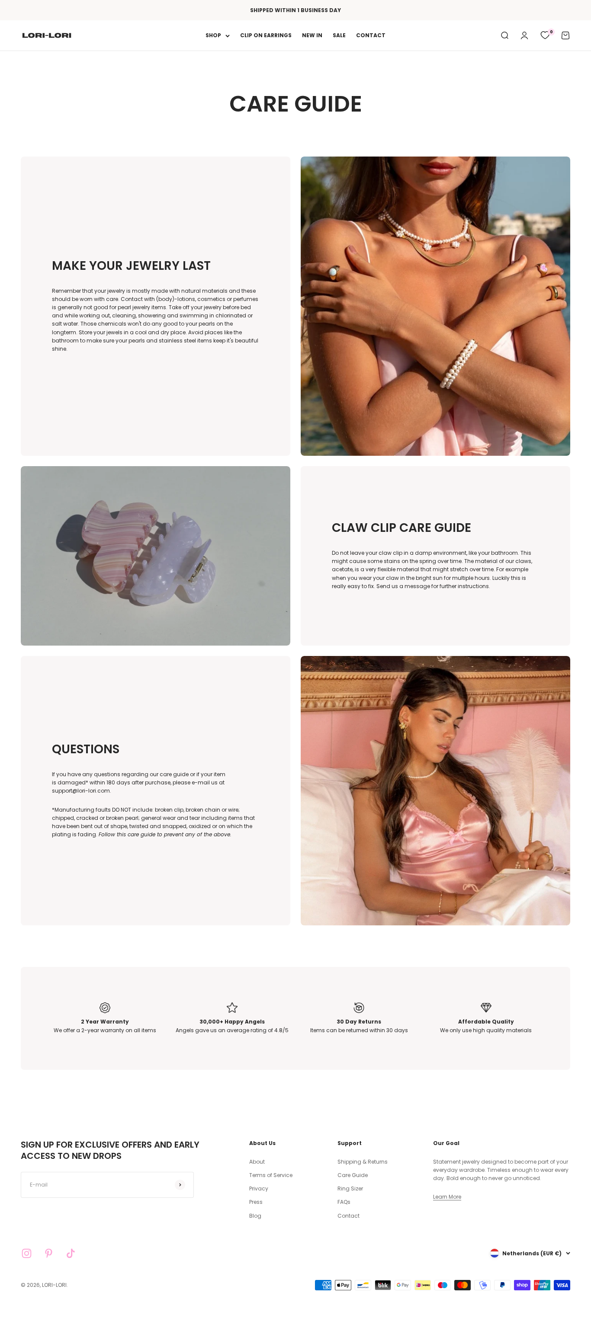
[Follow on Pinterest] (49, 1253)
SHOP (213, 35)
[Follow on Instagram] (26, 1253)
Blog (255, 1215)
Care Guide (352, 1175)
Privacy (258, 1188)
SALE (339, 35)
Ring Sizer (350, 1188)
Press (256, 1202)
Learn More (447, 1196)
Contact (348, 1215)
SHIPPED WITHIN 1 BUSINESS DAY (295, 10)
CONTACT (370, 35)
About (257, 1161)
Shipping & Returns (362, 1161)
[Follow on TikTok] (71, 1253)
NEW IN (312, 35)
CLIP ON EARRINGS (266, 35)
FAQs (343, 1202)
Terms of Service (270, 1175)
